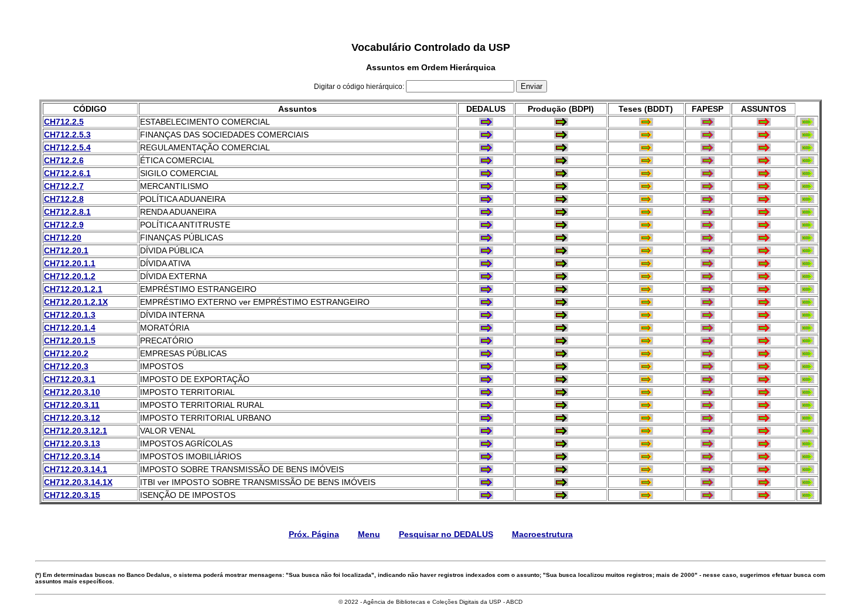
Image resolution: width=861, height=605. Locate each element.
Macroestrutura (542, 534)
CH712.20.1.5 (69, 340)
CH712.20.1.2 (69, 276)
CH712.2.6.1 (67, 173)
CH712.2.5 (64, 121)
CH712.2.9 (64, 224)
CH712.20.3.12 (72, 417)
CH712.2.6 (64, 160)
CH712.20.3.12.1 (75, 430)
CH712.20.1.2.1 (73, 289)
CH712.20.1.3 (69, 314)
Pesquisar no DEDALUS (446, 534)
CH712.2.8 (64, 199)
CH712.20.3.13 (72, 443)
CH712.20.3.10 (72, 392)
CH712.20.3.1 (69, 379)
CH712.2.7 (64, 186)
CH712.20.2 (66, 353)
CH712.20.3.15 (72, 495)
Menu (369, 534)
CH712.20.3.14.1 (75, 469)
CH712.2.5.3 (67, 134)
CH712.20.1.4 (69, 327)
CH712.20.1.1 (69, 263)
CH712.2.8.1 (67, 211)
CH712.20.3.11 (72, 405)
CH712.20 (62, 237)
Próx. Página (314, 534)
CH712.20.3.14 (72, 456)
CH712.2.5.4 (67, 147)
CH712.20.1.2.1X (76, 302)
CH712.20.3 (66, 366)
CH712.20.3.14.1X (78, 482)
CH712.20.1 (66, 250)
